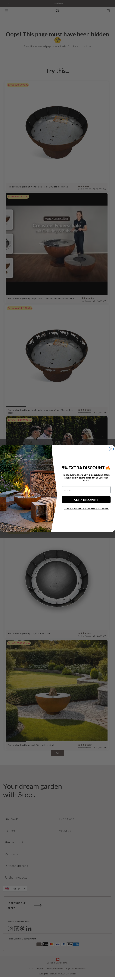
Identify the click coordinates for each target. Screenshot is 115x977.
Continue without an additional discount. (86, 509)
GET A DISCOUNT (86, 499)
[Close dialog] (111, 449)
